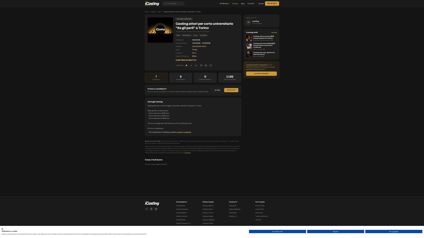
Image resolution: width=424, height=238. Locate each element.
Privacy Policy (259, 205)
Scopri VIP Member (261, 73)
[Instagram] (151, 209)
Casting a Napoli (208, 216)
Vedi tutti (274, 32)
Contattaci (187, 152)
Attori (159, 12)
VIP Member (224, 3)
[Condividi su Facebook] (191, 65)
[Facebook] (146, 209)
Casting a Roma (208, 209)
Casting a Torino (208, 213)
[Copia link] (211, 65)
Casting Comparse (182, 209)
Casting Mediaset (234, 209)
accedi (179, 132)
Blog (242, 3)
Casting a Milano (208, 205)
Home (147, 12)
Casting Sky (233, 213)
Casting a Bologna (208, 220)
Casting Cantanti (181, 216)
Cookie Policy (259, 209)
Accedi (261, 3)
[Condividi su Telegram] (201, 65)
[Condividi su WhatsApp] (186, 65)
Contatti (251, 3)
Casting (235, 3)
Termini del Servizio (261, 216)
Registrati (272, 3)
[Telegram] (156, 209)
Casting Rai (233, 205)
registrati (187, 132)
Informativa (259, 213)
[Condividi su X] (196, 65)
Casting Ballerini (181, 213)
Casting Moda (180, 220)
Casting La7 (233, 216)
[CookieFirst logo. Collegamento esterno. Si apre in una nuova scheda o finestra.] (2, 229)
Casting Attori (180, 205)
